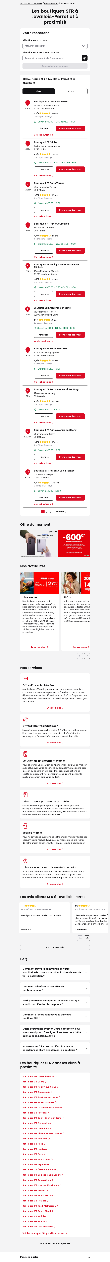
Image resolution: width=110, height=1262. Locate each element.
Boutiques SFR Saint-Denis (36, 1159)
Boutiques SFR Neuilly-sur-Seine (39, 1086)
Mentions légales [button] (29, 1257)
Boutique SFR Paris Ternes (49, 183)
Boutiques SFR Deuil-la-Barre (37, 1226)
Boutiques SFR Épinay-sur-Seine (39, 1169)
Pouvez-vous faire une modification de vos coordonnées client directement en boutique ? (49, 1048)
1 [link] (42, 511)
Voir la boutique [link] (42, 135)
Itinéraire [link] (44, 128)
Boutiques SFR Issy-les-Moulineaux (40, 1185)
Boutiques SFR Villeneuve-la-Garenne (42, 1133)
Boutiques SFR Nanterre (34, 1149)
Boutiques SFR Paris (32, 1143)
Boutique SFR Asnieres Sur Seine (52, 307)
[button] (85, 58)
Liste (38, 91)
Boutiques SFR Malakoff (34, 1216)
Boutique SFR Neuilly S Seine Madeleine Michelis (56, 266)
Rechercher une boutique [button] (55, 66)
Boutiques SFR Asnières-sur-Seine (40, 1097)
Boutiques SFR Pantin (33, 1221)
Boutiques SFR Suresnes (34, 1138)
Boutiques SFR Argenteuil (35, 1164)
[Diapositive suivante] (87, 656)
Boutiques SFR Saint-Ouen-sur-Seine (41, 1118)
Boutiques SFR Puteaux (34, 1112)
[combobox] (52, 58)
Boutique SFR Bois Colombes (50, 348)
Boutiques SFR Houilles (34, 1200)
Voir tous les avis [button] (55, 947)
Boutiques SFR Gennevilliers (36, 1123)
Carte (71, 91)
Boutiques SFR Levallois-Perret (38, 1076)
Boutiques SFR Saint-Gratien (37, 1195)
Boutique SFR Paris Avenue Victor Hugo (56, 389)
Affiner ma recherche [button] (36, 45)
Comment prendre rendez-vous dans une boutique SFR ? (46, 1016)
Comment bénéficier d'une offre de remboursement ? (43, 988)
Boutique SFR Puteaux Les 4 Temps (54, 470)
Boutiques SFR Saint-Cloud (36, 1211)
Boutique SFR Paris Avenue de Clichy (55, 430)
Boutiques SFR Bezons (33, 1154)
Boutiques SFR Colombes (35, 1128)
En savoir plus (54, 707)
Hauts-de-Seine (51, 3)
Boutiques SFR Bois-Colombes (38, 1102)
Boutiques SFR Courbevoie (36, 1092)
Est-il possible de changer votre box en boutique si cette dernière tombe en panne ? (50, 1002)
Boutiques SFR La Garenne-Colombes (42, 1107)
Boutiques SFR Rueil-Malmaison (39, 1205)
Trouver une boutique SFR (31, 3)
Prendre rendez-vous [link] (70, 128)
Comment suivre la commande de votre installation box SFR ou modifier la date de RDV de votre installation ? (51, 972)
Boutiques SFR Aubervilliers (36, 1180)
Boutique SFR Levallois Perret (51, 101)
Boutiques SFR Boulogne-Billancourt (41, 1174)
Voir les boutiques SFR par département (43, 1233)
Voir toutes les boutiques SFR (55, 1243)
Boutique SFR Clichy (45, 142)
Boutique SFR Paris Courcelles (51, 223)
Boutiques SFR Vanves (34, 1190)
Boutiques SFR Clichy (33, 1081)
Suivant (60, 511)
